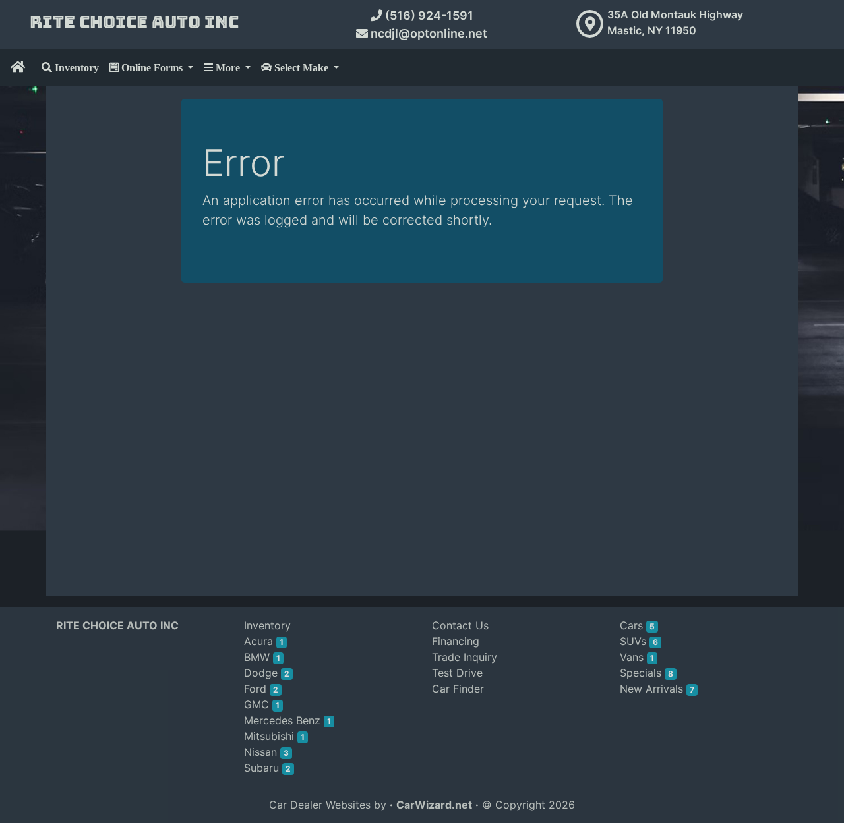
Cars (637, 625)
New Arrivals (657, 688)
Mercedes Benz (287, 720)
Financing (455, 641)
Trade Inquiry (464, 657)
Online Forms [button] (152, 67)
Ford (261, 688)
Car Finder (458, 688)
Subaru (267, 767)
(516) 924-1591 (427, 15)
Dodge (266, 672)
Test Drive (457, 672)
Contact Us (460, 625)
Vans (637, 657)
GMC (262, 704)
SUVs (639, 641)
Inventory (75, 67)
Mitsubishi (274, 736)
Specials (646, 672)
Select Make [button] (301, 67)
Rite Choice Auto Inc (134, 22)
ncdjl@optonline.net (427, 33)
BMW (262, 657)
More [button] (228, 67)
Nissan (266, 751)
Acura (264, 641)
